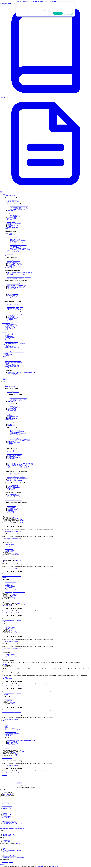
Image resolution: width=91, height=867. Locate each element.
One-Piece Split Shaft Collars (13, 200)
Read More (15, 515)
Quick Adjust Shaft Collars (12, 227)
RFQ (1, 191)
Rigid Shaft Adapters (11, 252)
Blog (6, 358)
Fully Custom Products (9, 329)
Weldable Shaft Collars (11, 219)
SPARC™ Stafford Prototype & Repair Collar (16, 314)
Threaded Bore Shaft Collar (12, 217)
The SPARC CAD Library (8, 834)
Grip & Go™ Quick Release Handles (14, 263)
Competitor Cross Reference (10, 364)
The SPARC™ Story (9, 328)
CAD (3, 344)
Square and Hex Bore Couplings (13, 251)
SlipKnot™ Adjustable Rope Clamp (14, 264)
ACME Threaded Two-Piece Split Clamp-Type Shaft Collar (19, 277)
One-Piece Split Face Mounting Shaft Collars (16, 286)
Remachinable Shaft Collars (12, 225)
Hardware (7, 339)
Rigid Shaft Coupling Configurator (12, 330)
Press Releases (5, 348)
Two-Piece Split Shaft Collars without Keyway (19, 206)
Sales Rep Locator (8, 355)
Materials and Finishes (9, 334)
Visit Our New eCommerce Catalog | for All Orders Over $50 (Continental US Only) (36, 1)
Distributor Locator (8, 354)
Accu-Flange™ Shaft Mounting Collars (15, 283)
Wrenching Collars (11, 222)
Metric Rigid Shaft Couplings (15, 246)
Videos (6, 359)
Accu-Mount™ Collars (11, 288)
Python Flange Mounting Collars (13, 261)
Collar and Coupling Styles (10, 333)
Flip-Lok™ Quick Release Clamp (14, 266)
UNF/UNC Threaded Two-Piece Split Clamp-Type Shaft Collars (20, 273)
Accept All (58, 13)
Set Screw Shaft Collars (12, 218)
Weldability (7, 335)
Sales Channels (5, 353)
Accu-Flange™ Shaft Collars (13, 284)
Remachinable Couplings (15, 247)
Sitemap (12, 828)
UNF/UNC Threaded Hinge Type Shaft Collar (16, 274)
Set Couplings (10, 254)
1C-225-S (19, 783)
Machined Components (9, 326)
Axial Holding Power (9, 336)
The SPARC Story (6, 808)
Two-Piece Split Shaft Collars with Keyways (18, 207)
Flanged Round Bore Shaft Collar (14, 223)
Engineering (4, 332)
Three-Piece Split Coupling (15, 243)
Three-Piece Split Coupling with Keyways (18, 245)
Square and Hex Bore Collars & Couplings (13, 289)
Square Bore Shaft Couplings (13, 297)
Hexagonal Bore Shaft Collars (13, 294)
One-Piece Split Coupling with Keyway (18, 240)
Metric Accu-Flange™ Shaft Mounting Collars (16, 285)
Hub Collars (9, 224)
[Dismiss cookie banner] (72, 4)
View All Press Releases (7, 523)
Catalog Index (3, 828)
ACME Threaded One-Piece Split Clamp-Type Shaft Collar (19, 275)
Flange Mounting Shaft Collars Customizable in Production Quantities (21, 372)
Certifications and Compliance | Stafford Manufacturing (13, 857)
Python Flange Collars (11, 259)
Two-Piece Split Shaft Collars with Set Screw (19, 208)
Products (4, 194)
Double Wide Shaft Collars (12, 373)
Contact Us (4, 379)
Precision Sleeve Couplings (12, 250)
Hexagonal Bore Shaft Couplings (13, 296)
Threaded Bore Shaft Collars (10, 267)
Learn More (18, 843)
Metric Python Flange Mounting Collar (15, 307)
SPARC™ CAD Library (10, 346)
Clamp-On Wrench (11, 265)
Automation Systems (9, 351)
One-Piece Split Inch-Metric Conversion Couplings (20, 248)
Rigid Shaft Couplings (9, 228)
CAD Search (7, 345)
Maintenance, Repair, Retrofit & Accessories (13, 309)
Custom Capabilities (6, 323)
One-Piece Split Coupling (15, 239)
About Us (4, 378)
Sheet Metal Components (10, 327)
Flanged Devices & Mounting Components (13, 278)
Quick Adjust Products (9, 255)
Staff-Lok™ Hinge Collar (15, 216)
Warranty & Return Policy (19, 828)
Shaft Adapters (10, 233)
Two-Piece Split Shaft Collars (13, 201)
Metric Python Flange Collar (13, 308)
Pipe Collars (9, 226)
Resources (4, 356)
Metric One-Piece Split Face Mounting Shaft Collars (17, 287)
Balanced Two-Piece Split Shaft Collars (17, 209)
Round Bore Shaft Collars (10, 195)
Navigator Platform (54, 866)
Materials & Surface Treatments (11, 325)
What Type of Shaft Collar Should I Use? (13, 361)
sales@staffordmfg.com (7, 796)
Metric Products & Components (11, 298)
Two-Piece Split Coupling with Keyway (18, 242)
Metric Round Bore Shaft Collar (13, 220)
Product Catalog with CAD (7, 862)
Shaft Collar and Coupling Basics (11, 342)
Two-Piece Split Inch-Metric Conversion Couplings (20, 249)
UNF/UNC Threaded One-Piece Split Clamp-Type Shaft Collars (20, 272)
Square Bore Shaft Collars (12, 295)
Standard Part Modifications (10, 324)
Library (6, 357)
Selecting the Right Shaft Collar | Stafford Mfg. (11, 850)
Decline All (68, 13)
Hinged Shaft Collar (11, 210)
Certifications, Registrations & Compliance (13, 362)
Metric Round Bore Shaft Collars (13, 303)
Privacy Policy (8, 828)
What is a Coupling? (9, 363)
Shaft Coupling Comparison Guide (12, 365)
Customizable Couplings (12, 374)
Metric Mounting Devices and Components (15, 305)
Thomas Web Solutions (38, 866)
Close (1, 192)
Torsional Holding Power (10, 337)
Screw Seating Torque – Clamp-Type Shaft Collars (15, 343)
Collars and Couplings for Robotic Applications (14, 352)
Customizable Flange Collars (10, 349)
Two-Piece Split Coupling (15, 241)
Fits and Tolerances (9, 338)
